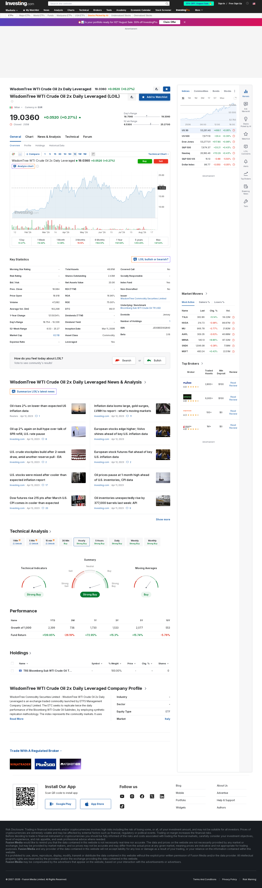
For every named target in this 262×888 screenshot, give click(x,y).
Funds (51, 15)
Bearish (126, 360)
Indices (185, 91)
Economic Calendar (141, 10)
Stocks (227, 91)
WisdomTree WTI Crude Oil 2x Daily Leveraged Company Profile (76, 688)
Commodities (201, 91)
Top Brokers (190, 363)
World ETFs (39, 15)
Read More (17, 718)
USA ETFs (80, 15)
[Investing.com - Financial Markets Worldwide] (20, 3)
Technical (72, 136)
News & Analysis (49, 136)
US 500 (185, 136)
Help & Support (226, 800)
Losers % (219, 302)
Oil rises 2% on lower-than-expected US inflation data (38, 408)
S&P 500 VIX (188, 159)
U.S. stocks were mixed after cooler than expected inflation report (38, 477)
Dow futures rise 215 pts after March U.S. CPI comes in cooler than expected (38, 500)
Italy (167, 718)
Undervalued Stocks (121, 15)
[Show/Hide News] (93, 154)
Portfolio (181, 800)
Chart (29, 136)
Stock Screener (163, 10)
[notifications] (247, 3)
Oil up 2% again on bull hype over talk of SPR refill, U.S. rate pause (38, 431)
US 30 (185, 130)
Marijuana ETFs (64, 15)
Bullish (157, 360)
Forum (87, 136)
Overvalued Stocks (143, 15)
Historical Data (56, 145)
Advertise (222, 792)
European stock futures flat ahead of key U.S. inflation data (123, 454)
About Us (222, 785)
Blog (178, 785)
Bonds (216, 91)
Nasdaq (186, 153)
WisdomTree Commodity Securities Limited (143, 298)
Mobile (180, 792)
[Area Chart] (20, 154)
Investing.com (101, 416)
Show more (163, 519)
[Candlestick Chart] (13, 154)
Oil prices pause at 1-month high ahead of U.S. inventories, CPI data (121, 477)
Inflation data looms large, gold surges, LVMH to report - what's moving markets (122, 408)
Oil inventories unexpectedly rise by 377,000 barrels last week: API (119, 500)
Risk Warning (249, 879)
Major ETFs (24, 15)
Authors (221, 807)
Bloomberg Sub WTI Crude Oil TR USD (140, 308)
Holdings (40, 145)
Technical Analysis (29, 531)
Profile (27, 145)
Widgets (181, 807)
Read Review (233, 384)
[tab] (17, 542)
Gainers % (204, 302)
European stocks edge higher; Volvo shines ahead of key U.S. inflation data (121, 431)
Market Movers (192, 293)
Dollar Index (188, 164)
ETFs (10, 15)
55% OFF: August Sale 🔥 (199, 3)
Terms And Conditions (204, 879)
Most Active (188, 302)
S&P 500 (186, 147)
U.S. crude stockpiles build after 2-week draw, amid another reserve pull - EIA (37, 454)
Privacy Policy (229, 879)
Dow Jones (188, 141)
